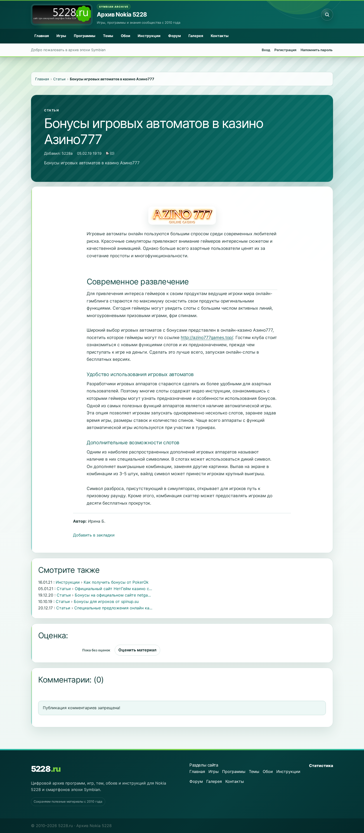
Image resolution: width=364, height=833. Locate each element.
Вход (266, 50)
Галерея (195, 36)
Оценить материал (137, 649)
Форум (174, 36)
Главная (41, 36)
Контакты (220, 36)
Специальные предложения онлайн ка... (113, 607)
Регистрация (285, 50)
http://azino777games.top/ (207, 337)
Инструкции (149, 36)
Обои (125, 36)
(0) (111, 153)
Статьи (51, 110)
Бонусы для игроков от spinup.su (106, 601)
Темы (108, 36)
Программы (84, 36)
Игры (61, 36)
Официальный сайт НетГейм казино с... (113, 588)
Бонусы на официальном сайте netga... (113, 595)
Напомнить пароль (317, 50)
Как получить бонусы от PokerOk (116, 582)
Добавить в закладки (94, 535)
